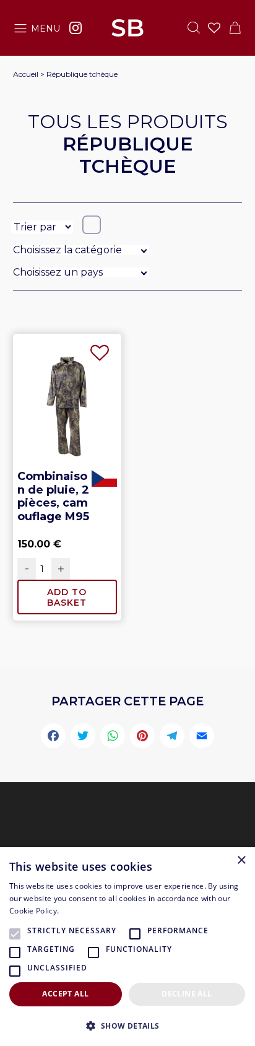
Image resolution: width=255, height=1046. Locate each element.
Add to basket (67, 597)
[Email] (202, 737)
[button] (127, 1025)
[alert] (127, 946)
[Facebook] (53, 737)
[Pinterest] (142, 737)
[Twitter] (83, 737)
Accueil (25, 74)
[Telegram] (172, 737)
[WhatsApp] (112, 737)
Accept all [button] (65, 993)
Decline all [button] (187, 993)
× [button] (241, 860)
